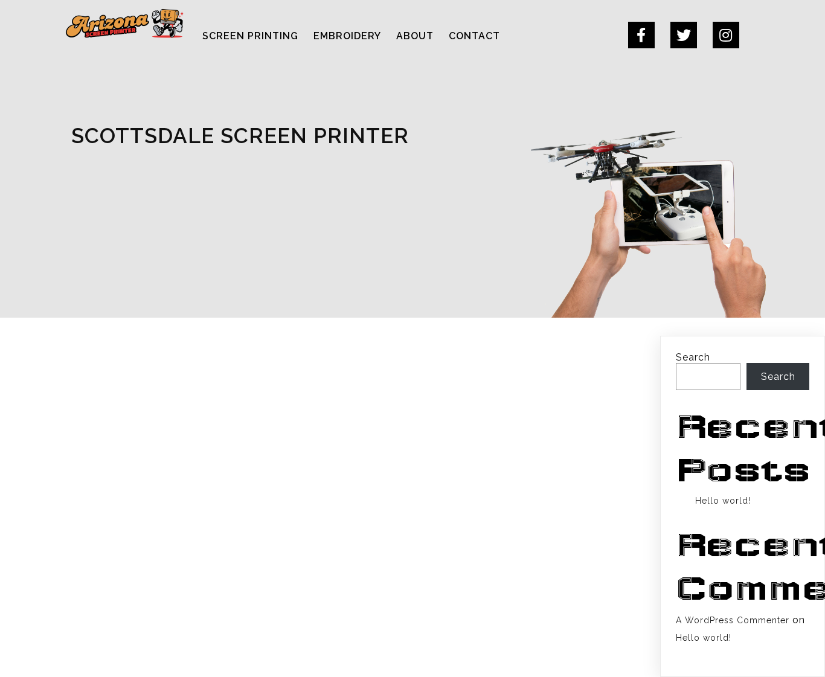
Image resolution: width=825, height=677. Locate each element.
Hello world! (723, 500)
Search (693, 357)
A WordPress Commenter (732, 620)
